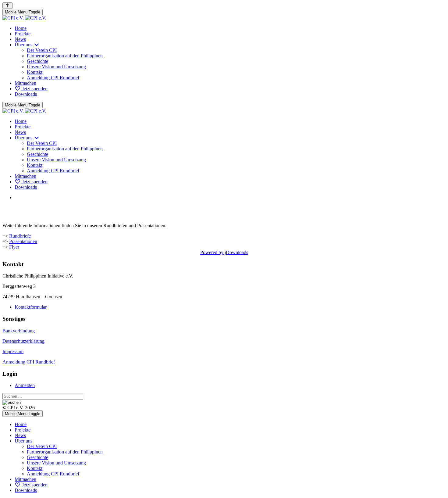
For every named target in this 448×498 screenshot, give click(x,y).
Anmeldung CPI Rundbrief (28, 361)
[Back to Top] (7, 5)
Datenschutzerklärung (23, 341)
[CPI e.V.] (24, 17)
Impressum (12, 351)
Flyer (14, 246)
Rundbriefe (20, 235)
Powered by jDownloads (224, 252)
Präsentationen (23, 241)
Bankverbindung (18, 330)
